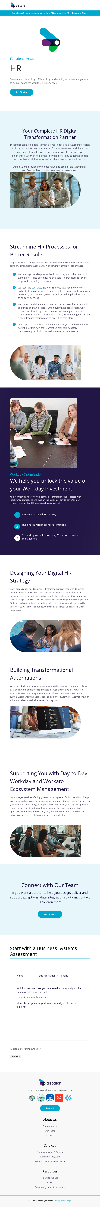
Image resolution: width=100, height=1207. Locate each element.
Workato (36, 287)
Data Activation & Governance (50, 1161)
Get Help (50, 1182)
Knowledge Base (50, 1177)
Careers (50, 1135)
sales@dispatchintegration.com (58, 1090)
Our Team (50, 1130)
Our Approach (50, 1126)
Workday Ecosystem (50, 1156)
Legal (69, 1201)
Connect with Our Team (50, 885)
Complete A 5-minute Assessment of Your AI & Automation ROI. (50, 13)
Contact (50, 1108)
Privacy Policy (60, 1201)
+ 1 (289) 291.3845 (36, 1090)
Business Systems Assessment (50, 1187)
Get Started (21, 92)
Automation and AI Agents (50, 1152)
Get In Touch (50, 914)
